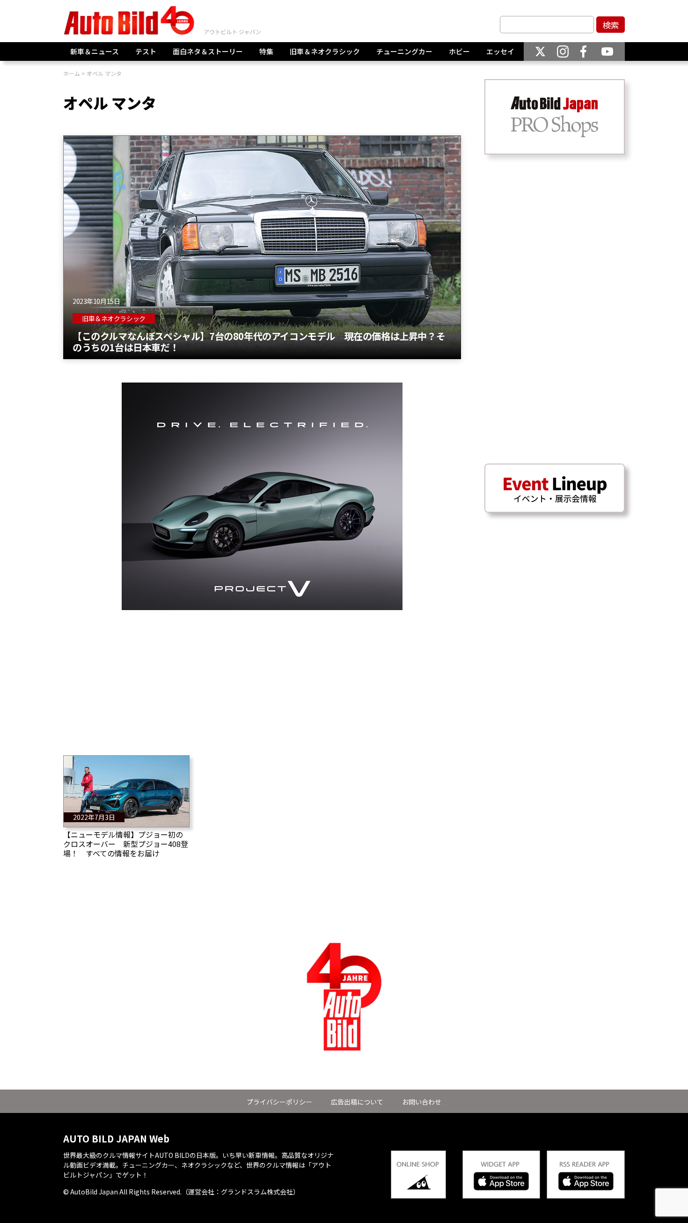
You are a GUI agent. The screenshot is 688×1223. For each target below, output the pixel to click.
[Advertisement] (262, 675)
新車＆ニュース (94, 51)
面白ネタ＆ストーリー (208, 51)
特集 (266, 51)
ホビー (459, 51)
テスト (145, 51)
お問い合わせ (421, 1101)
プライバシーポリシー (279, 1101)
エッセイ (500, 51)
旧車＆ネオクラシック (325, 51)
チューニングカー (404, 51)
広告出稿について (357, 1101)
